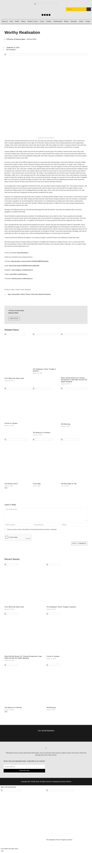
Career (42, 21)
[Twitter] (47, 15)
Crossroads (37, 484)
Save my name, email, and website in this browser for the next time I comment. (32, 529)
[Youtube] (49, 15)
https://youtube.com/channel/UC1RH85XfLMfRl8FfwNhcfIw (30, 261)
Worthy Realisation (45, 294)
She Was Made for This (69, 484)
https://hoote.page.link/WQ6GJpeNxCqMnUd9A (24, 265)
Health (17, 21)
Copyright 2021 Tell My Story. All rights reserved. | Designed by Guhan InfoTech (46, 781)
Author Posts (14, 318)
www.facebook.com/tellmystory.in (22, 278)
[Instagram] (45, 15)
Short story (34, 294)
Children (48, 21)
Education (74, 21)
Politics (23, 21)
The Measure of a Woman (41, 432)
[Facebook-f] (37, 735)
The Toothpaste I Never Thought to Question (61, 607)
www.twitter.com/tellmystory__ (19, 274)
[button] (7, 288)
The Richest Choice (11, 484)
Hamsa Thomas (25, 294)
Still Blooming (65, 424)
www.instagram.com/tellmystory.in (22, 270)
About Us (5, 21)
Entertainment (57, 21)
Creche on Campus (10, 423)
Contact (87, 21)
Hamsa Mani (16, 294)
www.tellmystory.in (22, 252)
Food (11, 21)
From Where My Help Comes (14, 378)
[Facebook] (42, 15)
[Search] (89, 9)
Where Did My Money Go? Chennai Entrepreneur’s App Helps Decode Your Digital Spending (74, 379)
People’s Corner (32, 21)
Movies (66, 21)
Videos (81, 21)
